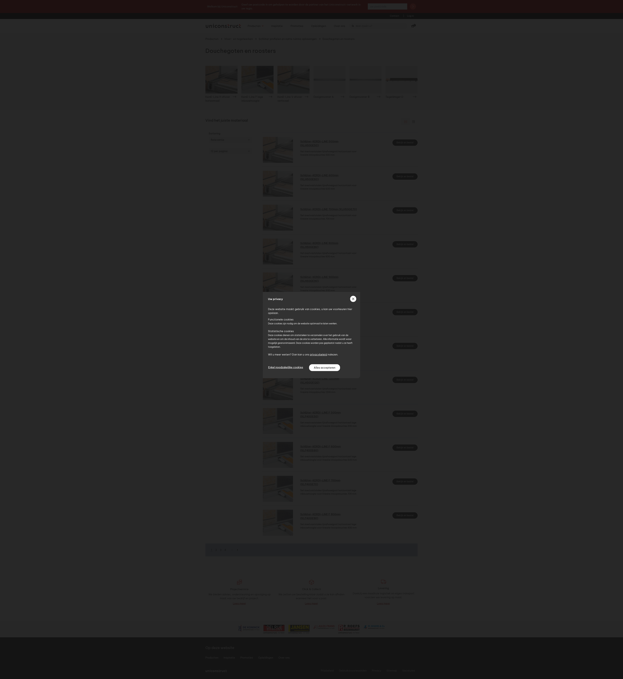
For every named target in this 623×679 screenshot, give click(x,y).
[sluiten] (353, 299)
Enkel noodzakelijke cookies (285, 367)
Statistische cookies (281, 331)
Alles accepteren (324, 367)
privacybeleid (318, 354)
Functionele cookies (280, 319)
